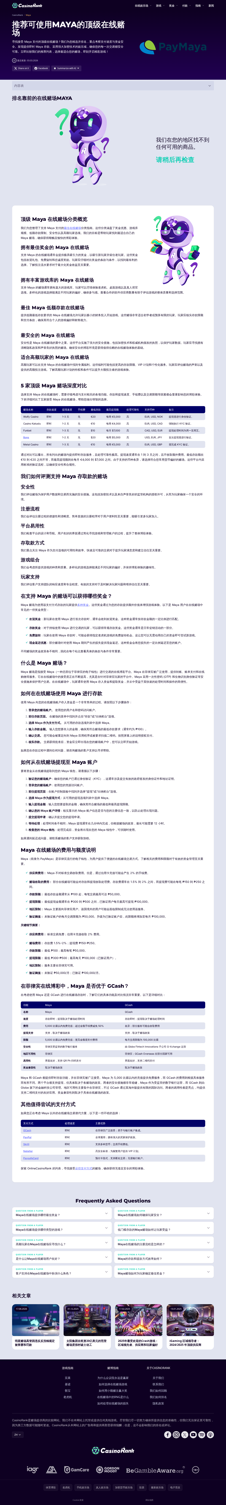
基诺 (68, 1384)
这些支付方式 (83, 1168)
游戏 (158, 5)
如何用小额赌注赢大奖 (113, 1391)
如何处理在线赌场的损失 (113, 1403)
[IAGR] (33, 1469)
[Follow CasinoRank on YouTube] (193, 1434)
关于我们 (158, 1378)
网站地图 (149, 1500)
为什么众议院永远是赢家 (113, 1378)
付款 (185, 5)
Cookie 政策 (78, 1500)
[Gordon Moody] (107, 1469)
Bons (26, 437)
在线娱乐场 (141, 5)
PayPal (27, 1137)
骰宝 (68, 1391)
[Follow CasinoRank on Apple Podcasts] (210, 1434)
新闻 (211, 5)
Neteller (28, 1151)
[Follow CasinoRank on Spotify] (201, 1434)
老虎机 (67, 1397)
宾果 (68, 1378)
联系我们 (158, 1384)
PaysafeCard (31, 1158)
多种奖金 (83, 605)
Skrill (26, 1144)
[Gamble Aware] (155, 1469)
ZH (16, 1434)
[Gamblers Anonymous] (51, 1469)
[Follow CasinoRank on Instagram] (176, 1434)
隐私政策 (158, 1403)
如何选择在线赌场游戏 (113, 1384)
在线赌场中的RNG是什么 (113, 1397)
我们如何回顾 (158, 1391)
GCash (27, 1130)
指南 (198, 5)
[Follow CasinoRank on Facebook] (167, 1434)
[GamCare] (76, 1469)
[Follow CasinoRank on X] (184, 1434)
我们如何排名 (158, 1397)
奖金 (171, 5)
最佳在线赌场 (72, 228)
